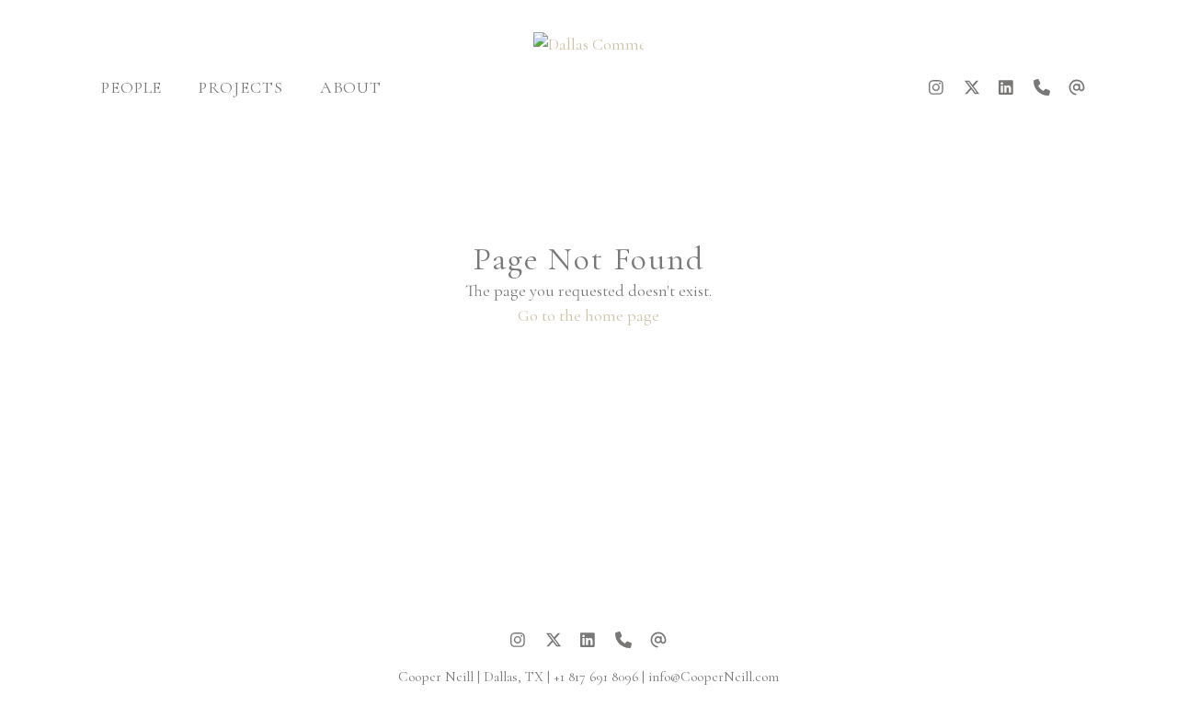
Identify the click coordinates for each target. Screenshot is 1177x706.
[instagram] (937, 87)
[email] (1076, 87)
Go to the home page (588, 315)
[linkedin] (1006, 87)
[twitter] (971, 87)
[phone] (1041, 87)
